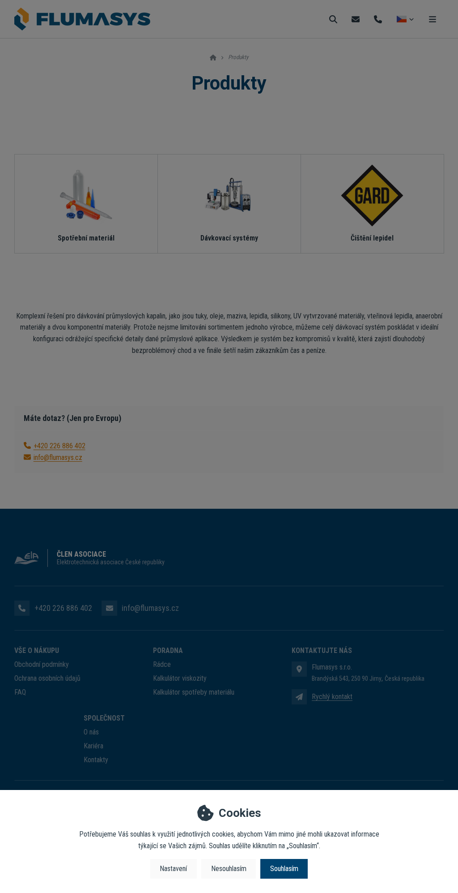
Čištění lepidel (372, 238)
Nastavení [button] (173, 868)
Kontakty (96, 760)
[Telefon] (378, 19)
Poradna (168, 650)
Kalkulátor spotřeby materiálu (193, 692)
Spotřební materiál (86, 238)
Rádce (162, 664)
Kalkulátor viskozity (180, 678)
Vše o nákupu (36, 650)
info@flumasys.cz (58, 457)
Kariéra (93, 746)
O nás (91, 732)
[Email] (355, 19)
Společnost (104, 718)
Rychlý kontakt (332, 696)
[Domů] (82, 19)
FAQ (20, 692)
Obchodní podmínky (41, 664)
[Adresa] (299, 669)
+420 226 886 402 (59, 446)
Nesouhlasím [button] (228, 868)
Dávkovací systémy (229, 238)
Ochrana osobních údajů (47, 678)
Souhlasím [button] (284, 868)
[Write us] (299, 696)
